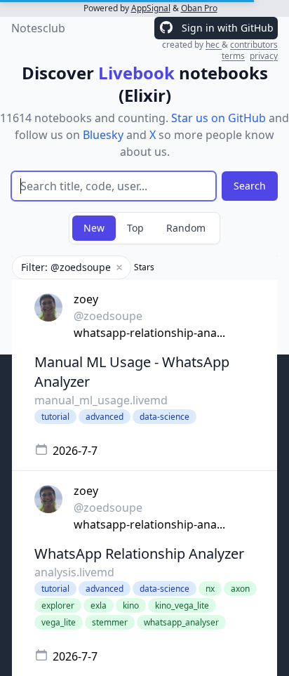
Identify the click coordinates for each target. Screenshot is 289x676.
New (94, 227)
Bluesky (103, 135)
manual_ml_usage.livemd (101, 400)
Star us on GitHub (218, 118)
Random (186, 227)
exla (98, 605)
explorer (57, 605)
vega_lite (58, 622)
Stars (144, 267)
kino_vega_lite (182, 605)
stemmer (110, 622)
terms (233, 56)
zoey (86, 299)
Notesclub (38, 28)
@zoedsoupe (108, 316)
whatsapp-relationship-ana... (149, 332)
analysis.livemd (74, 572)
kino (131, 605)
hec (214, 45)
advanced (104, 417)
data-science (164, 417)
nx (210, 589)
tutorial (55, 417)
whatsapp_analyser (181, 622)
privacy (264, 56)
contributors (254, 45)
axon (240, 589)
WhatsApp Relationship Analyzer (139, 553)
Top (135, 227)
